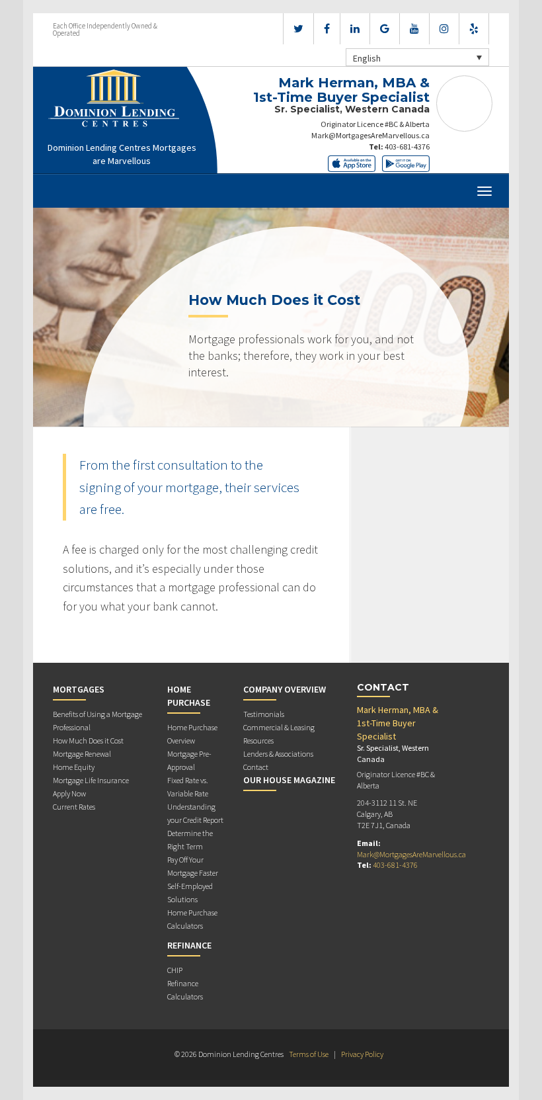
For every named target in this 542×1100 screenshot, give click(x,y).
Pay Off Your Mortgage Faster (192, 866)
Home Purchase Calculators (192, 919)
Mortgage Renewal (82, 754)
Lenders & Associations (278, 754)
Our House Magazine (289, 780)
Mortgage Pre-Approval (189, 760)
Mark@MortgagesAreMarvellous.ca (370, 135)
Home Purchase (188, 695)
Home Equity (74, 767)
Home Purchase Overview (192, 733)
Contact (255, 767)
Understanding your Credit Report (195, 813)
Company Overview (284, 689)
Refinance (189, 945)
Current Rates (74, 807)
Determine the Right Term (190, 839)
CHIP (174, 970)
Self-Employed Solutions (190, 892)
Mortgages (78, 689)
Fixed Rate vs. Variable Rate (187, 786)
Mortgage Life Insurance (91, 780)
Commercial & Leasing (279, 727)
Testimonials (263, 714)
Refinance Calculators (185, 989)
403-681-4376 (407, 146)
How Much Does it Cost (88, 740)
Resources (258, 740)
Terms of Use (309, 1054)
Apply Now (69, 793)
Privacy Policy (362, 1054)
